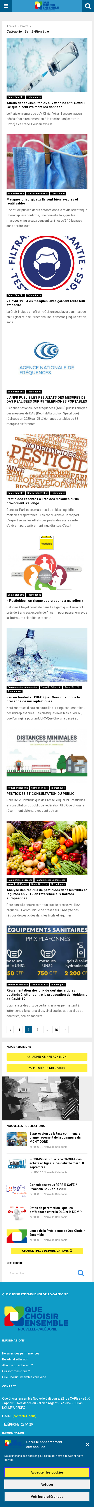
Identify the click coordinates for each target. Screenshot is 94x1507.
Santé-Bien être (16, 97)
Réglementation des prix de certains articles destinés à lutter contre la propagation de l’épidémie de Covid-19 (47, 994)
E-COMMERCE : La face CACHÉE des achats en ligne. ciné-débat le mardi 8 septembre (57, 1163)
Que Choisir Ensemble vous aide (24, 1377)
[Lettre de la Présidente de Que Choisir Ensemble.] (17, 1236)
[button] (87, 1444)
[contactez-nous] (24, 1416)
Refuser (47, 1485)
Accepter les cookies (47, 1472)
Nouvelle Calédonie (51, 687)
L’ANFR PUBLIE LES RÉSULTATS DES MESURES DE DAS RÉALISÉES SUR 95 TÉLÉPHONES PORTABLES (47, 400)
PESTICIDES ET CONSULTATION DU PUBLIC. (41, 794)
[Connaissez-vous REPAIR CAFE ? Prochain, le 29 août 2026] (17, 1190)
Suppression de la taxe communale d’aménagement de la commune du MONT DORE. (55, 1137)
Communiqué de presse (20, 880)
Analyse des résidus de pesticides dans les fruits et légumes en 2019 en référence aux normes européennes (47, 894)
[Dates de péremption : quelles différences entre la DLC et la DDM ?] (17, 1213)
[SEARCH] (80, 1274)
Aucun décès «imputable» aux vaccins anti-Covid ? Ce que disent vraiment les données (46, 105)
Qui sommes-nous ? (16, 1371)
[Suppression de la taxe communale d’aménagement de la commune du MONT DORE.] (17, 1139)
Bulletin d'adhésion (15, 1359)
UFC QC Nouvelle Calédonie (50, 1146)
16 (56, 1030)
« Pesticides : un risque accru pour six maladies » (45, 601)
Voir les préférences (47, 1497)
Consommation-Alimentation (23, 687)
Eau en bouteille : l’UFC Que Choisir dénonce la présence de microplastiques (43, 699)
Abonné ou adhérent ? (17, 1365)
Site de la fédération (37, 193)
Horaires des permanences (20, 1353)
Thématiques (34, 97)
